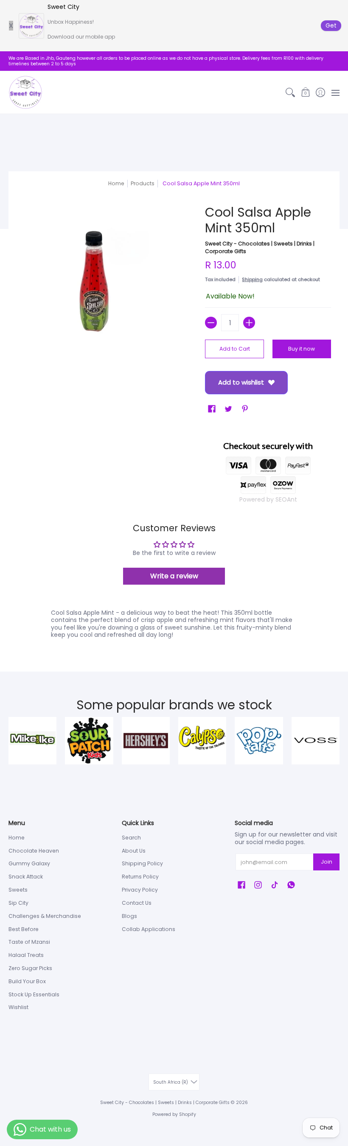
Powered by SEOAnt (268, 499)
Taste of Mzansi (29, 941)
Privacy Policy (140, 889)
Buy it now (301, 348)
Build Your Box (27, 981)
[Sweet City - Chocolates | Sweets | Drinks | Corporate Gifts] (25, 92)
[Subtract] (211, 323)
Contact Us (137, 902)
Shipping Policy (142, 863)
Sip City (18, 902)
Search (131, 837)
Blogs (129, 916)
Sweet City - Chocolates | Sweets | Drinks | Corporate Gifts (165, 1102)
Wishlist (18, 1007)
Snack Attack (25, 876)
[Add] (249, 323)
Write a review (174, 576)
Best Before (23, 929)
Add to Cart (234, 348)
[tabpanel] (174, 626)
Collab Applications (148, 929)
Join (326, 861)
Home (116, 183)
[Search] (290, 92)
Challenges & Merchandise (44, 916)
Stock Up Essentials (33, 994)
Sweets (18, 889)
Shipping (252, 279)
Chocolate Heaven (33, 850)
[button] (305, 92)
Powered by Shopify (174, 1114)
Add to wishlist (241, 382)
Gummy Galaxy (29, 863)
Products (142, 183)
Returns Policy (140, 876)
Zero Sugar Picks (30, 968)
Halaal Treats (26, 955)
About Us (134, 850)
